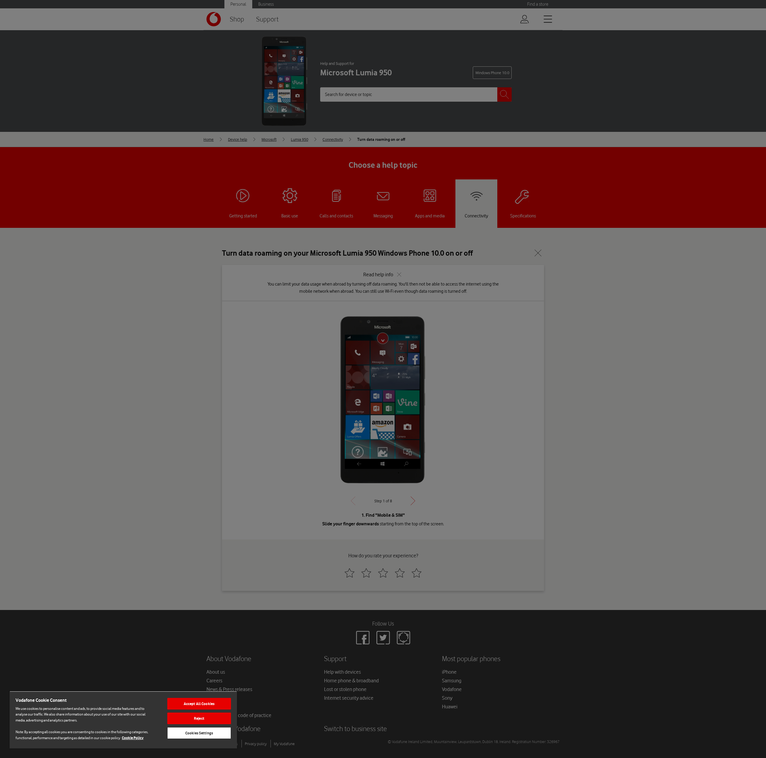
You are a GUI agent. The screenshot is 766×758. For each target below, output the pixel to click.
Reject (199, 718)
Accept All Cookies (199, 703)
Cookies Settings (199, 733)
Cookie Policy (133, 738)
